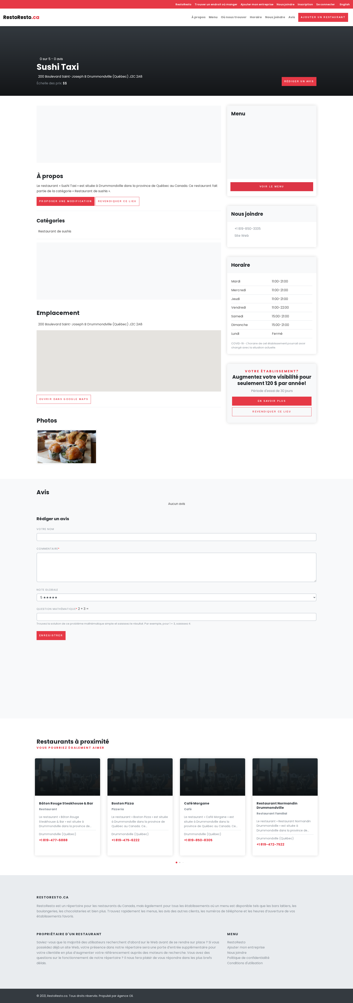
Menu (213, 17)
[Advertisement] (129, 134)
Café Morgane (196, 803)
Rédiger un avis (299, 81)
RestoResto (183, 4)
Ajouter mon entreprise (257, 4)
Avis (291, 17)
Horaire (256, 17)
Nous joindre (285, 4)
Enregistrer (51, 635)
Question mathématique (56, 609)
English (345, 4)
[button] (176, 862)
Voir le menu (272, 186)
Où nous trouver (234, 17)
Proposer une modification (65, 201)
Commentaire (47, 548)
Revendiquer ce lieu (117, 201)
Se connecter (325, 4)
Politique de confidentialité (248, 957)
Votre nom (45, 529)
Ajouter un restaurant (323, 17)
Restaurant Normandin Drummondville (277, 805)
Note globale (47, 589)
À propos (198, 17)
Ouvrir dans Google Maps (63, 399)
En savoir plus (272, 401)
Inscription (305, 4)
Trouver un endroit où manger (216, 4)
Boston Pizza (123, 803)
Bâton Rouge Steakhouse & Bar (66, 803)
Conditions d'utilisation (245, 963)
